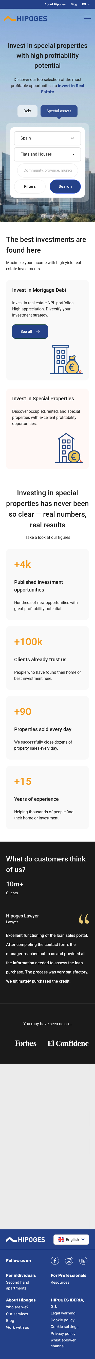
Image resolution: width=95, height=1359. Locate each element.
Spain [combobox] (26, 138)
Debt (27, 111)
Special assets (59, 111)
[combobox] (47, 170)
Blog (74, 4)
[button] (88, 4)
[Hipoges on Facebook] (55, 1260)
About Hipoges (55, 4)
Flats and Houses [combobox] (36, 154)
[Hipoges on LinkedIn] (83, 1260)
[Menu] (87, 18)
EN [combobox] (84, 4)
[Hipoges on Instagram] (69, 1260)
